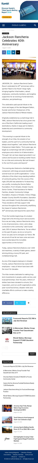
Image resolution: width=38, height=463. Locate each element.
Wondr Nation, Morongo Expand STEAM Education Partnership (23, 340)
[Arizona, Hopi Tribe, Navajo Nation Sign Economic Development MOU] (7, 408)
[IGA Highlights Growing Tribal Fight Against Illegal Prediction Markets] (7, 439)
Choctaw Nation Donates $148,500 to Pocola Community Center (17, 378)
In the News (10, 30)
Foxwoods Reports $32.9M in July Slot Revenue (18, 366)
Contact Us (22, 457)
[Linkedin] (13, 52)
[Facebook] (4, 52)
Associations (7, 454)
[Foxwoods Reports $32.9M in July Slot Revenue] (7, 320)
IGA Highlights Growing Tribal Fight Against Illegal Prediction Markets (24, 439)
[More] (28, 303)
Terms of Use (29, 454)
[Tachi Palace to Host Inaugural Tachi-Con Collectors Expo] (7, 420)
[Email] (18, 52)
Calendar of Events (26, 452)
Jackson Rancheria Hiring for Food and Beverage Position (18, 390)
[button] (3, 25)
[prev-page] (3, 348)
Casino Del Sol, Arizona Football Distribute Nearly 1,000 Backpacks (18, 384)
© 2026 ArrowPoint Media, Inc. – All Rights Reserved (19, 459)
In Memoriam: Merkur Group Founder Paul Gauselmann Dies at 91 (24, 330)
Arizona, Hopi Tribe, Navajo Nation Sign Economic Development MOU (23, 408)
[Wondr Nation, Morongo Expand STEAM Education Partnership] (7, 340)
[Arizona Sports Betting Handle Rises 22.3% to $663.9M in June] (7, 429)
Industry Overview (18, 454)
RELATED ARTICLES (9, 313)
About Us (14, 457)
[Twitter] (9, 52)
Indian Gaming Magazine (12, 452)
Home (4, 30)
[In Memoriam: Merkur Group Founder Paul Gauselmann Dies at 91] (7, 330)
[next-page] (6, 348)
